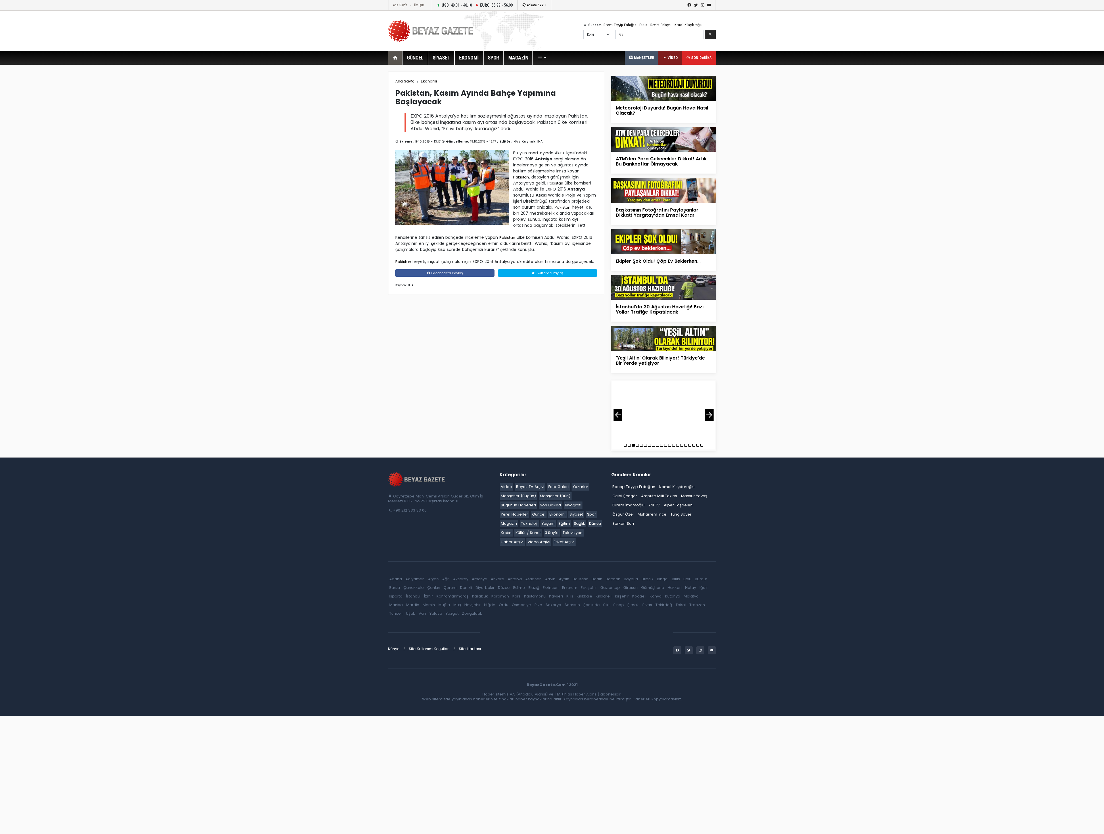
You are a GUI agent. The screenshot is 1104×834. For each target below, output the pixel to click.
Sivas (647, 605)
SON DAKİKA (701, 57)
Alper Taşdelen (678, 505)
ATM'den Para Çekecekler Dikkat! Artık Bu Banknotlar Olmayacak (661, 161)
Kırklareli (604, 596)
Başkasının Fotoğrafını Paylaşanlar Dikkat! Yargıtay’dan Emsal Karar (657, 212)
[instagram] (702, 5)
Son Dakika (550, 505)
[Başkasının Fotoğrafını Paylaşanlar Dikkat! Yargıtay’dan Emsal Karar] (663, 190)
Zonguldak (472, 613)
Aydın (564, 579)
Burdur (701, 579)
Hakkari (675, 587)
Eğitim (564, 523)
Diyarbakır (485, 587)
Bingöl (662, 579)
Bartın (597, 579)
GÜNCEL (415, 58)
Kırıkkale (584, 596)
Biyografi (573, 505)
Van (422, 613)
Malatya (691, 596)
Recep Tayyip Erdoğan (619, 25)
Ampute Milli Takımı (659, 496)
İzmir (428, 596)
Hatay (690, 587)
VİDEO (672, 57)
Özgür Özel (623, 514)
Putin (643, 25)
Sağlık (579, 523)
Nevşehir (472, 605)
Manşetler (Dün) (555, 496)
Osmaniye (521, 605)
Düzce (504, 587)
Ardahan (533, 579)
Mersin (429, 605)
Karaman (500, 596)
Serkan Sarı (623, 523)
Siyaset (576, 514)
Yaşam (548, 523)
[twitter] (696, 5)
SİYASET (441, 58)
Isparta (395, 596)
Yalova (436, 613)
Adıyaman (415, 579)
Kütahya (672, 596)
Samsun (572, 605)
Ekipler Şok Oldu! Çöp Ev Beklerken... (658, 261)
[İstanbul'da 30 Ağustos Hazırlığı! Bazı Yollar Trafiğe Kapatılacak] (663, 287)
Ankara (535, 5)
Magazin (509, 523)
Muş (457, 605)
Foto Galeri (558, 486)
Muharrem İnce (652, 514)
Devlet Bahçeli (660, 25)
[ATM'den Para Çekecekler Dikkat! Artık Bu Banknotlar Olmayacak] (663, 139)
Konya (656, 596)
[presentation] (618, 415)
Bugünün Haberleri (518, 505)
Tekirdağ (664, 605)
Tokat (681, 605)
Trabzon (697, 605)
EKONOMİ (469, 58)
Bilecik (647, 579)
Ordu (503, 605)
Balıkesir (580, 579)
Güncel (538, 514)
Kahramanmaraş (452, 596)
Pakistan (521, 177)
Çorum (450, 587)
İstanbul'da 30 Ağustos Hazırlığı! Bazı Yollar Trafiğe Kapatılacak (660, 309)
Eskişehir (589, 587)
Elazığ (533, 587)
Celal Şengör (624, 496)
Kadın (506, 532)
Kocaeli (639, 596)
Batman (613, 579)
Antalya (515, 579)
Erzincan (551, 587)
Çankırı (433, 587)
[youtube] (709, 5)
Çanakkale (413, 587)
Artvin (550, 579)
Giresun (630, 587)
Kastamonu (535, 596)
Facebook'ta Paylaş (446, 273)
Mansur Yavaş (694, 496)
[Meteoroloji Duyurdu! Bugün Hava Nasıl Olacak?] (663, 88)
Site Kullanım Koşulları (429, 649)
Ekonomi (429, 81)
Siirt (606, 605)
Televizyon (572, 532)
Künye (394, 649)
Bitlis (676, 579)
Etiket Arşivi (564, 542)
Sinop (618, 605)
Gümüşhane (652, 587)
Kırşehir (622, 596)
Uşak (410, 613)
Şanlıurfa (591, 605)
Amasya (479, 579)
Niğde (489, 605)
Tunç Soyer (680, 514)
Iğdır (703, 587)
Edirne (519, 587)
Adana (395, 579)
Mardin (412, 605)
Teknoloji (529, 523)
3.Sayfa (552, 532)
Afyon (433, 579)
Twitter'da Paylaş (549, 273)
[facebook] (689, 5)
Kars (516, 596)
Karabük (480, 596)
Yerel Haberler (514, 514)
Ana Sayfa (400, 5)
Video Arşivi (539, 542)
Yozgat (452, 613)
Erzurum (569, 587)
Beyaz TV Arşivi (530, 486)
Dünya (595, 523)
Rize (538, 605)
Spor (591, 514)
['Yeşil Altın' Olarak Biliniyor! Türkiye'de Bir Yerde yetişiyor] (663, 338)
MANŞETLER (643, 57)
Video (506, 486)
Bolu (687, 579)
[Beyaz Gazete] (417, 478)
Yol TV (654, 505)
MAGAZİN (518, 58)
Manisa (396, 605)
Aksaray (460, 579)
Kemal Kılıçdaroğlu (688, 25)
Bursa (394, 587)
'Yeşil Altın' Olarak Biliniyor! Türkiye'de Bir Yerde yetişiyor (660, 360)
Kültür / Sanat (528, 532)
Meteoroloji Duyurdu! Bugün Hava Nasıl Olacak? (662, 110)
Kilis (569, 596)
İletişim (419, 5)
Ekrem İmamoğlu (628, 505)
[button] (542, 58)
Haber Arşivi (512, 542)
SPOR (493, 58)
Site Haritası (470, 649)
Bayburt (631, 579)
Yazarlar (580, 486)
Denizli (466, 587)
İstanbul (413, 596)
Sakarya (553, 605)
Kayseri (556, 596)
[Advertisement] (356, 158)
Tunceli (395, 613)
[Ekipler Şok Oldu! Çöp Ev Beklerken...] (663, 241)
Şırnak (633, 605)
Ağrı (446, 579)
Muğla (444, 605)
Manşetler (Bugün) (518, 496)
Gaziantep (610, 587)
